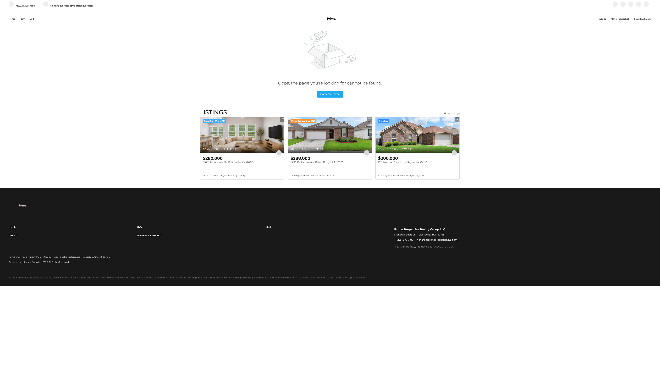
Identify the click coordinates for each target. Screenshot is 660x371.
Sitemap (105, 257)
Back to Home (330, 94)
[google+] (646, 6)
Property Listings (91, 257)
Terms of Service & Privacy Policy (25, 257)
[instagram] (630, 6)
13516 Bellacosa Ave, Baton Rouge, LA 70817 (316, 162)
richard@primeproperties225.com (437, 239)
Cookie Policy (51, 257)
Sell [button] (32, 19)
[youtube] (638, 6)
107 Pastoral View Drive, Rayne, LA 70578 (402, 162)
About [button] (602, 19)
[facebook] (615, 6)
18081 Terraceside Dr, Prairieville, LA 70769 (228, 162)
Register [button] (638, 19)
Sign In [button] (647, 19)
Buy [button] (22, 19)
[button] (73, 226)
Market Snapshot (620, 19)
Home (12, 19)
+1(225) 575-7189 (403, 239)
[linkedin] (623, 6)
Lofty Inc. (26, 262)
